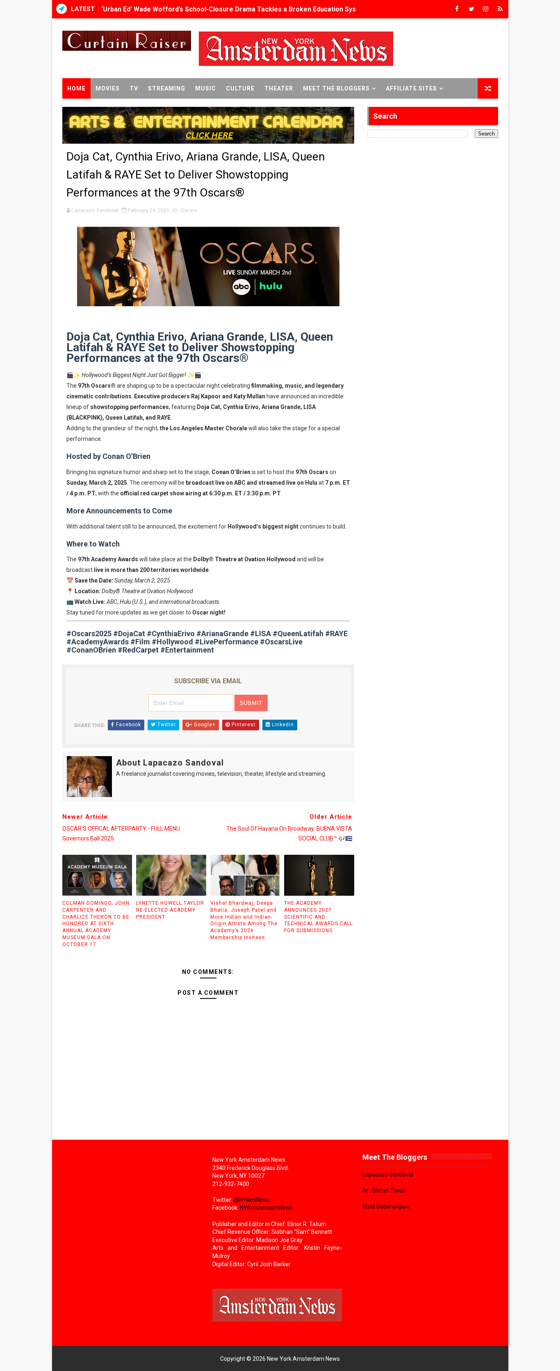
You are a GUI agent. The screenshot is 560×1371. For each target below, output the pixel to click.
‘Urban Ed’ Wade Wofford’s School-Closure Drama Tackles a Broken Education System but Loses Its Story (264, 9)
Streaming (166, 88)
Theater (278, 88)
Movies (108, 88)
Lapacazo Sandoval (387, 1174)
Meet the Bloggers (336, 88)
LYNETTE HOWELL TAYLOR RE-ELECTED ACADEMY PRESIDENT (170, 910)
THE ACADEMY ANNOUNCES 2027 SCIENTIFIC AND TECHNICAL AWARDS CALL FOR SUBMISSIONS (318, 916)
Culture (240, 88)
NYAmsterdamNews (266, 1207)
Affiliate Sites (411, 88)
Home (76, 88)
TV (134, 88)
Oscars (188, 210)
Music (205, 88)
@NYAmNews (252, 1200)
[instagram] (486, 9)
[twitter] (471, 9)
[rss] (500, 9)
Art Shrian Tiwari (384, 1190)
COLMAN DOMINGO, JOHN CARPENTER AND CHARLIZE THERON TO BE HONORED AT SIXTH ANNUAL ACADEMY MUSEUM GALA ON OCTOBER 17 (96, 923)
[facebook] (457, 9)
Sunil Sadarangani (386, 1206)
